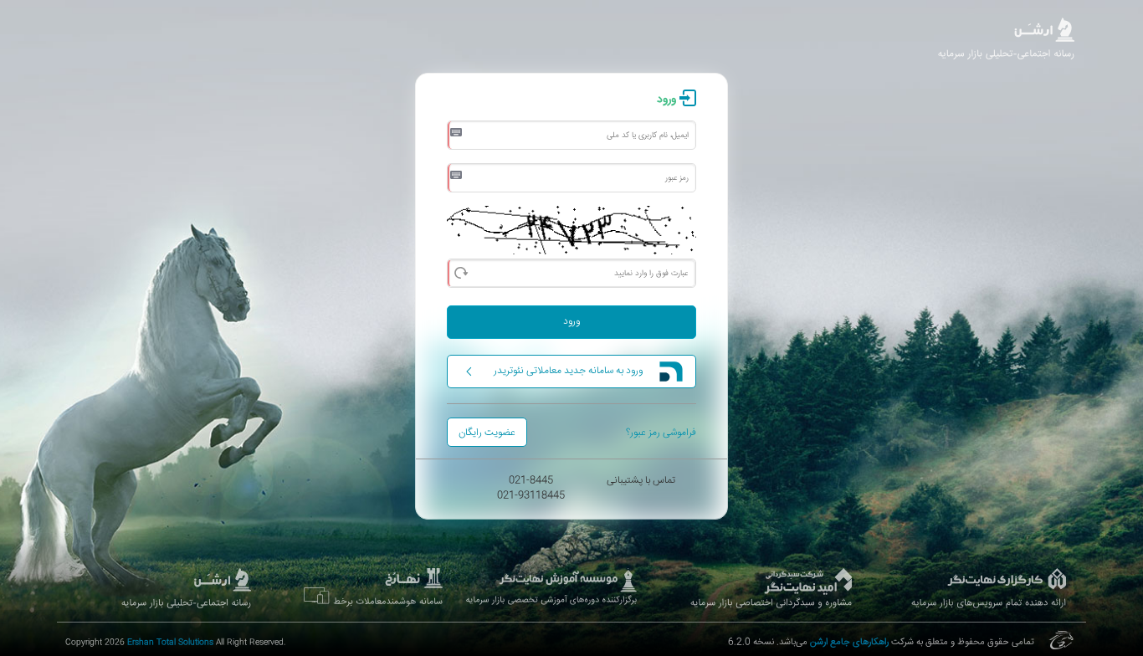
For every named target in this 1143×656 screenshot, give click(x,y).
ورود (571, 322)
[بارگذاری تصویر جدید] (460, 271)
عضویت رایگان (487, 433)
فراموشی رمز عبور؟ (661, 433)
